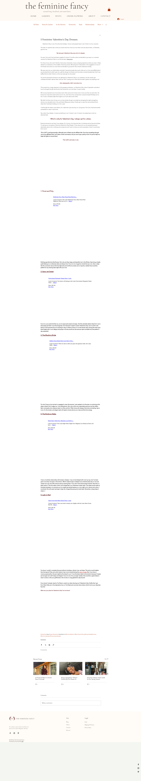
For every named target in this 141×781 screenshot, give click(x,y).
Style (80, 24)
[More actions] (100, 35)
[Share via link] (53, 690)
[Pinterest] (138, 772)
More (99, 24)
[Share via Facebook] (41, 690)
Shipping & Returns (89, 770)
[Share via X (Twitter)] (45, 690)
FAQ (86, 767)
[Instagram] (138, 768)
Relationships (90, 24)
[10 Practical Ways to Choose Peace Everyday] (44, 713)
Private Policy (88, 772)
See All (106, 704)
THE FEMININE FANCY (25, 764)
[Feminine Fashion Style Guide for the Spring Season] (96, 713)
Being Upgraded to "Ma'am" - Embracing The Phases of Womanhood (69, 723)
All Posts (36, 24)
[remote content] (71, 144)
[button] (109, 9)
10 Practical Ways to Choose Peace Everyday (43, 723)
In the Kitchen (61, 24)
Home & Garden (47, 24)
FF (12, 764)
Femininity (72, 24)
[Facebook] (138, 764)
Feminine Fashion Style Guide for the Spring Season (96, 723)
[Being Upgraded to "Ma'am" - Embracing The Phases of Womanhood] (70, 713)
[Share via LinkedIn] (49, 690)
